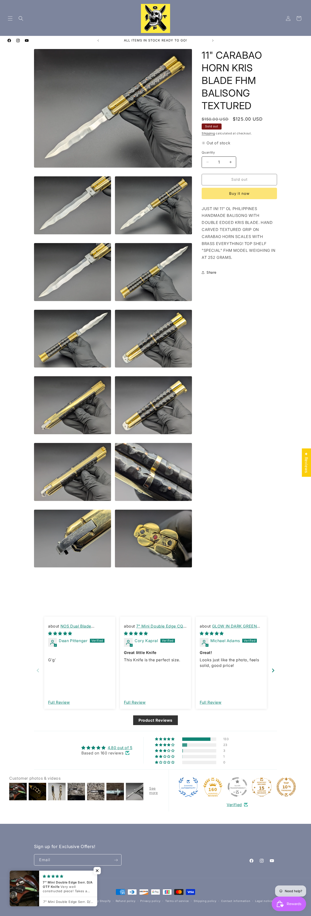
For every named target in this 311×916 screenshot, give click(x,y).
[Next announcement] (212, 40)
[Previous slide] (38, 670)
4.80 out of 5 (120, 747)
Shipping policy (205, 900)
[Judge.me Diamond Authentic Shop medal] (188, 787)
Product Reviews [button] (155, 720)
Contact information (235, 900)
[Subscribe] (116, 860)
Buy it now (239, 193)
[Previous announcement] (98, 40)
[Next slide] (273, 670)
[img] (60, 633)
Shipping (208, 133)
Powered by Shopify (96, 901)
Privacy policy (150, 900)
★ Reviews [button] (306, 462)
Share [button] (211, 272)
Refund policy (126, 900)
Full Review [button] (59, 702)
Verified (234, 804)
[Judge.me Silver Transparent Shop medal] (237, 787)
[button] (10, 18)
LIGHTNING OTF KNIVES (64, 901)
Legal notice (264, 900)
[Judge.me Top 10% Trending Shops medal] (286, 787)
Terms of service (177, 900)
